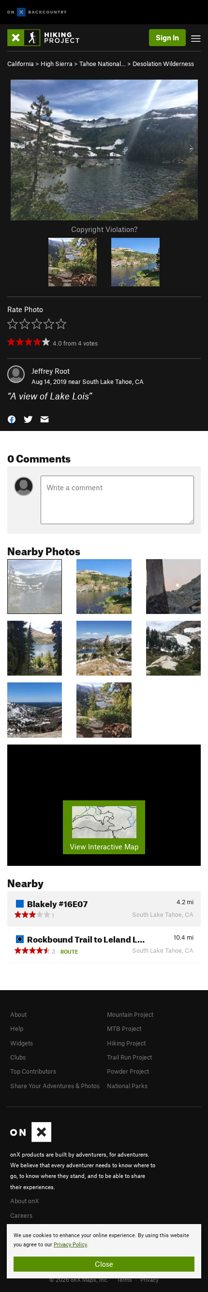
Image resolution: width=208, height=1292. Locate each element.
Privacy (149, 1279)
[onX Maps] (30, 1139)
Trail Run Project (129, 1057)
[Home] (48, 37)
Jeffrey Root (50, 370)
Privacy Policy (70, 1245)
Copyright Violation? (104, 229)
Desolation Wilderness (163, 63)
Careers (21, 1215)
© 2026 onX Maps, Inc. (78, 1279)
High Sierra (57, 63)
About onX (24, 1201)
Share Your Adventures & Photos (55, 1086)
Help (16, 1028)
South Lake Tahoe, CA (113, 381)
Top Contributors (33, 1071)
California (20, 63)
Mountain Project (130, 1014)
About (18, 1014)
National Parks (127, 1086)
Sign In (167, 37)
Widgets (21, 1043)
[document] (104, 1251)
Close (104, 1263)
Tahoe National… (102, 63)
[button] (11, 418)
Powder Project (128, 1071)
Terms (124, 1279)
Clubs (18, 1057)
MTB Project (124, 1028)
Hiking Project (126, 1043)
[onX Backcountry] (37, 12)
